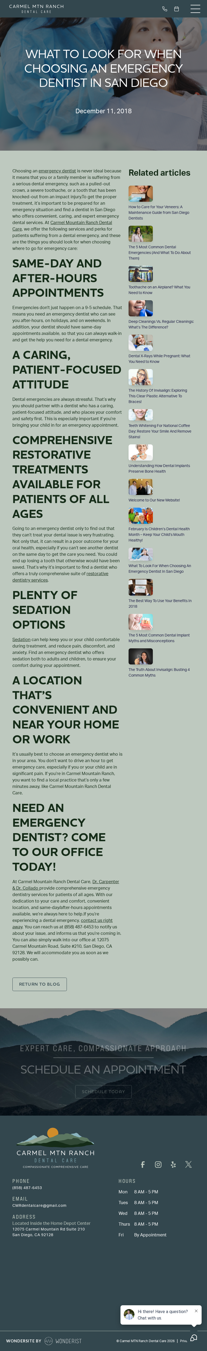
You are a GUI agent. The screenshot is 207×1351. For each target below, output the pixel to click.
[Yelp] (173, 1164)
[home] (36, 8)
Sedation (21, 640)
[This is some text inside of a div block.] (166, 8)
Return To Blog (39, 984)
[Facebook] (143, 1164)
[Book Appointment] (177, 8)
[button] (195, 8)
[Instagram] (158, 1164)
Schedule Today (103, 1091)
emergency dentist (57, 171)
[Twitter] (188, 1164)
